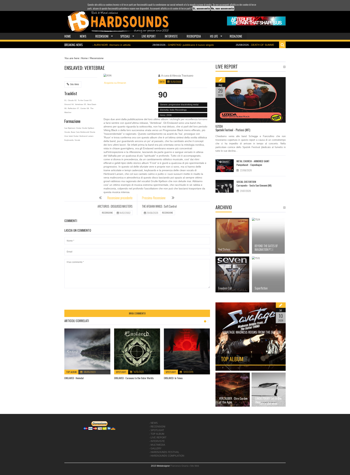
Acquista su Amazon (115, 82)
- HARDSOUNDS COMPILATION (166, 455)
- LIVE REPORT (157, 437)
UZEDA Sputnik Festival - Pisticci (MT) (232, 128)
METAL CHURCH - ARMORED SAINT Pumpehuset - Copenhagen (252, 163)
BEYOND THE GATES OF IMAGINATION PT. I (266, 248)
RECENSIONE (107, 212)
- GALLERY (155, 448)
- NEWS (153, 423)
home (67, 36)
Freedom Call (225, 288)
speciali (125, 36)
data (162, 81)
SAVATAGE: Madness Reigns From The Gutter (251, 332)
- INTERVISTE (157, 441)
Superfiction (261, 288)
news (83, 36)
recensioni (101, 36)
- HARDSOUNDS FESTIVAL (164, 452)
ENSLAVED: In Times (173, 378)
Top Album (71, 371)
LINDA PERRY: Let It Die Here (268, 400)
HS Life (214, 36)
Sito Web (74, 84)
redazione (236, 36)
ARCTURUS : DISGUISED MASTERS (115, 206)
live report (149, 36)
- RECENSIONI (157, 426)
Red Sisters (224, 249)
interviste (171, 36)
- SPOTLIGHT (156, 430)
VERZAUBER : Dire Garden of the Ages (233, 400)
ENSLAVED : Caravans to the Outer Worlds (134, 378)
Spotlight (121, 371)
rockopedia (194, 36)
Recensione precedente (120, 197)
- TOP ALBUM (156, 434)
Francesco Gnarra (179, 466)
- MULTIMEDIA (157, 444)
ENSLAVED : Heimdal (73, 378)
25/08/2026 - (261, 44)
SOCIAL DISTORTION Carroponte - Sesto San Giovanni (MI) (253, 183)
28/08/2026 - (166, 44)
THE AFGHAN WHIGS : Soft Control (159, 206)
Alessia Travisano (182, 75)
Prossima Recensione (154, 197)
